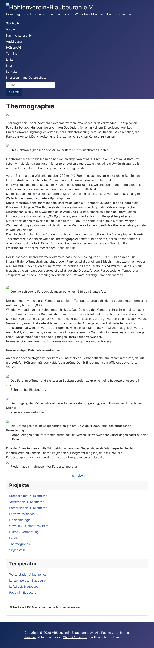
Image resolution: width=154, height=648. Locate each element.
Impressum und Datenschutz (26, 77)
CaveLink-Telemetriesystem (28, 526)
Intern (10, 65)
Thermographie (20, 544)
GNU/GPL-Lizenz (75, 637)
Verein (10, 29)
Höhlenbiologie (20, 520)
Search (14, 92)
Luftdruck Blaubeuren (24, 586)
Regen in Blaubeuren (23, 592)
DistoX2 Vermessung (24, 532)
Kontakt (11, 71)
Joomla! (30, 637)
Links (9, 59)
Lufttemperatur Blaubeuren (28, 580)
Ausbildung (14, 41)
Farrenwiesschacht (22, 514)
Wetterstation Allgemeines (27, 574)
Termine (11, 53)
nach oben (77, 475)
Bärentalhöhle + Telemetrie (28, 508)
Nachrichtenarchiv (19, 35)
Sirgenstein (17, 550)
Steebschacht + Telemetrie (28, 496)
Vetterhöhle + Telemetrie (26, 502)
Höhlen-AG (13, 47)
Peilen (13, 538)
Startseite (13, 23)
